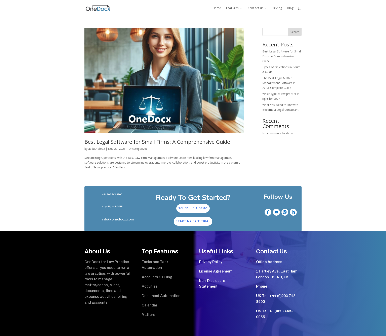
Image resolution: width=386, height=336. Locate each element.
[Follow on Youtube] (276, 212)
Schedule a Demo (193, 208)
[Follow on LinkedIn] (293, 212)
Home (217, 8)
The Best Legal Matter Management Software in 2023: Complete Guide (279, 83)
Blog (290, 8)
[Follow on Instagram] (284, 212)
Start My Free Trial (193, 221)
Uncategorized (138, 149)
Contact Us (255, 8)
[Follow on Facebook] (268, 212)
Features (232, 8)
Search (295, 32)
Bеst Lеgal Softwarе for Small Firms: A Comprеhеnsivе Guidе (157, 141)
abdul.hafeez (96, 149)
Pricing (277, 8)
